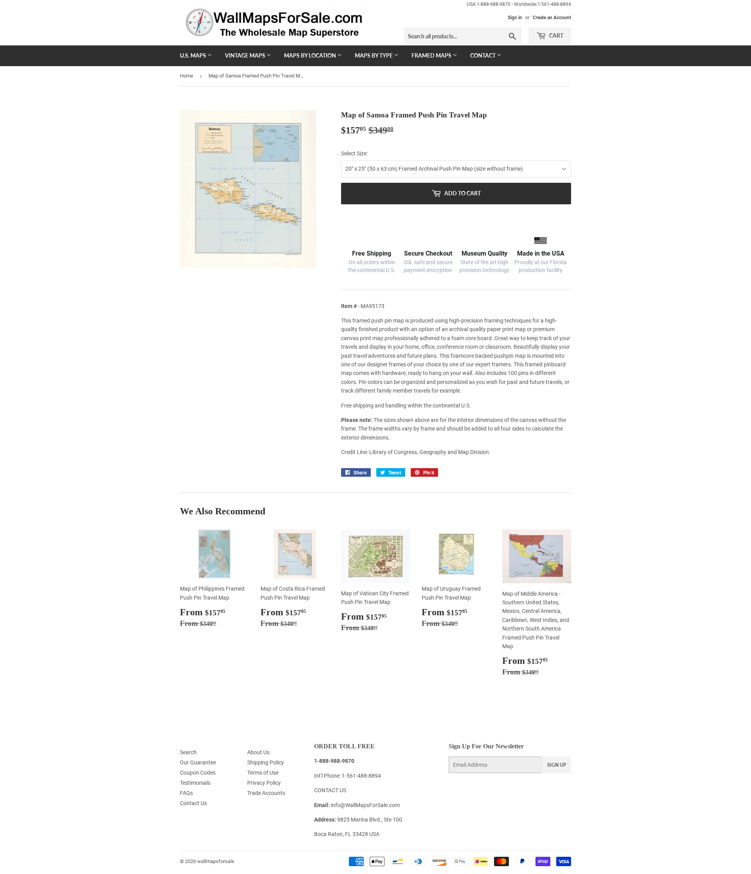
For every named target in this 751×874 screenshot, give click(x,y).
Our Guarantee (198, 762)
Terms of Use (262, 772)
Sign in (515, 17)
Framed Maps (432, 55)
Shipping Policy (265, 762)
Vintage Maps (245, 55)
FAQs (186, 793)
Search (188, 752)
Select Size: (354, 153)
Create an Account (552, 17)
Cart (555, 35)
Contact (483, 55)
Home (186, 76)
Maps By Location (310, 55)
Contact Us (193, 803)
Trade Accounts (266, 793)
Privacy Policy (264, 783)
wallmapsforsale (215, 861)
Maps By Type (374, 55)
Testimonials (195, 783)
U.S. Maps (193, 55)
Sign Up (556, 765)
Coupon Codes (198, 772)
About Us (258, 752)
